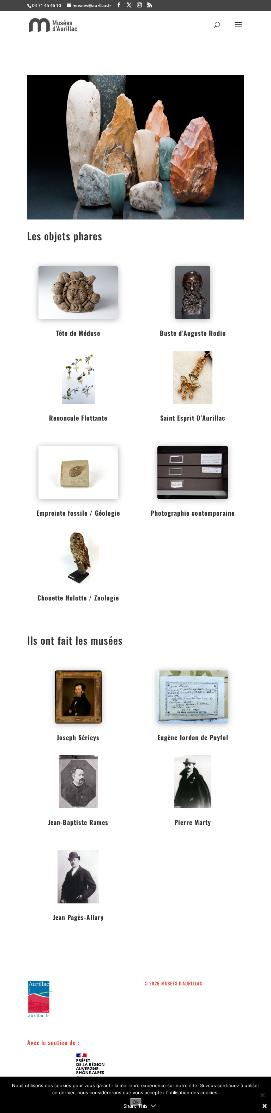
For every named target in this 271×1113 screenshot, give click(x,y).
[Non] (262, 1095)
